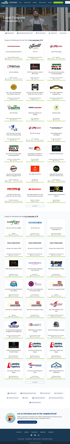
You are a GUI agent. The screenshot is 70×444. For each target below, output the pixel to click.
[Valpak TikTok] (38, 435)
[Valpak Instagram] (35, 435)
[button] (42, 2)
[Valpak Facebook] (31, 435)
